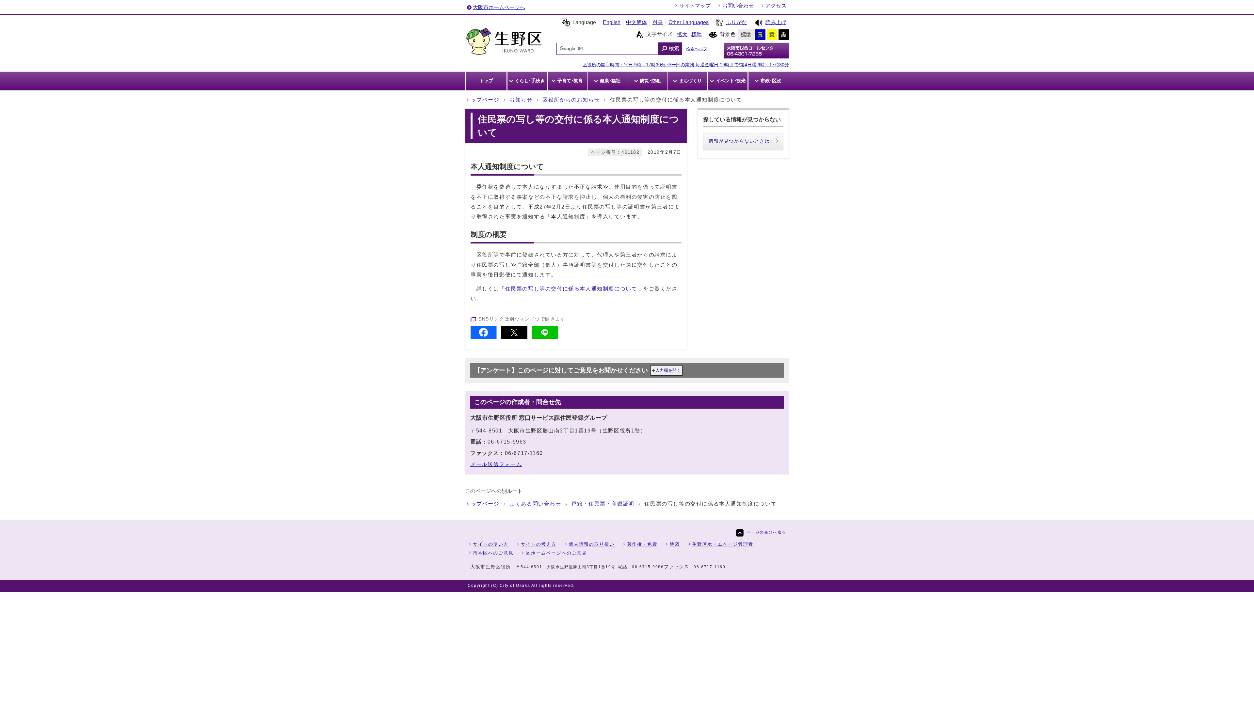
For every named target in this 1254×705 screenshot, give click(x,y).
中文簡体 (636, 22)
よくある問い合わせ (535, 504)
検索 (674, 48)
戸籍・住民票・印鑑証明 (603, 504)
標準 (696, 34)
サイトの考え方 (538, 544)
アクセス (775, 5)
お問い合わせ (738, 5)
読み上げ (775, 22)
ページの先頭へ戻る (766, 532)
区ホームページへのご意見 (556, 553)
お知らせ (520, 99)
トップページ (482, 99)
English (611, 22)
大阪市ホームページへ (499, 7)
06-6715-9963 (507, 442)
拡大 (682, 34)
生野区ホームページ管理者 (722, 544)
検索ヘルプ (696, 48)
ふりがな (736, 22)
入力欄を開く (668, 370)
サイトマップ (695, 5)
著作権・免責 (642, 544)
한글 (657, 22)
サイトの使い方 (490, 544)
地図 (675, 544)
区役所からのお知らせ (571, 99)
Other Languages (688, 22)
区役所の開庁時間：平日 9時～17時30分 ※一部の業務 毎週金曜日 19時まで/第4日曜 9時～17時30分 (686, 64)
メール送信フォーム (496, 464)
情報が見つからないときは (739, 141)
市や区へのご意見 (493, 553)
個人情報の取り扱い (592, 544)
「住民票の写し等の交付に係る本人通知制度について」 (571, 288)
